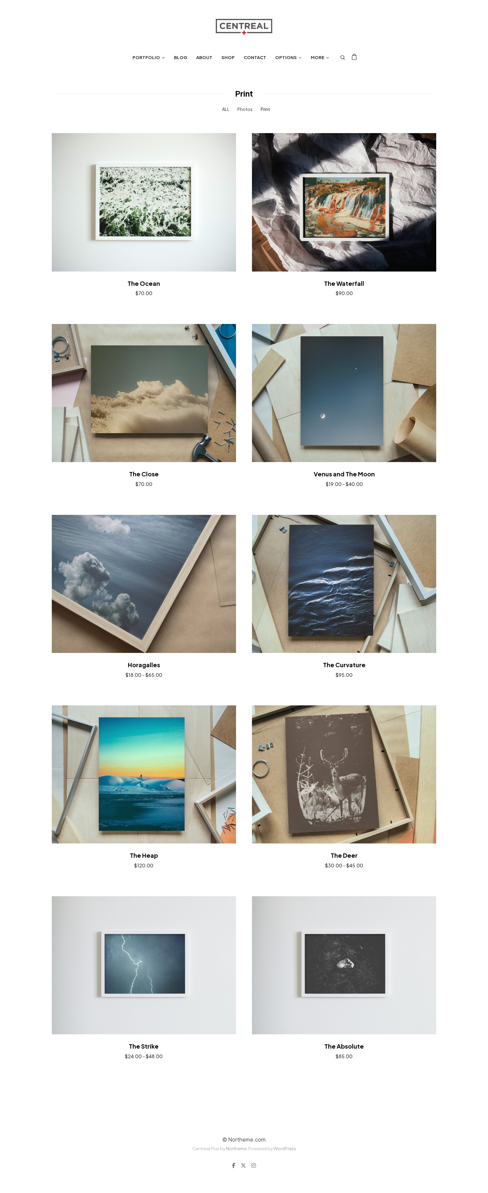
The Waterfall (344, 283)
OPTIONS (286, 57)
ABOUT (204, 57)
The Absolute (344, 1046)
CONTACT (255, 57)
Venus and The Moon (344, 474)
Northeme (236, 1148)
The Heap (144, 855)
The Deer (344, 855)
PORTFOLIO (146, 57)
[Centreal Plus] (244, 27)
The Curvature (344, 665)
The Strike (144, 1046)
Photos (245, 109)
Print (265, 109)
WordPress (285, 1148)
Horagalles (144, 665)
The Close (144, 474)
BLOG (180, 57)
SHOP (228, 57)
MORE (317, 57)
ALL (225, 109)
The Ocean (143, 283)
